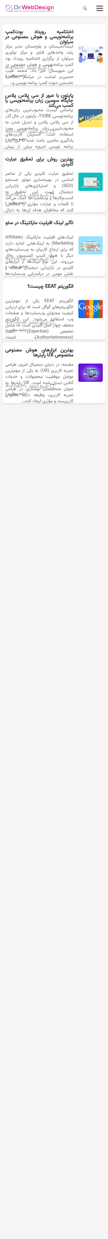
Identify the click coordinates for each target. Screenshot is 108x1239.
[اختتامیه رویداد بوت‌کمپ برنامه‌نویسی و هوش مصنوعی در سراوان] (54, 54)
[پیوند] (29, 8)
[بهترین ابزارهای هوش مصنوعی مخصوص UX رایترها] (54, 372)
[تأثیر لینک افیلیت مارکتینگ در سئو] (54, 245)
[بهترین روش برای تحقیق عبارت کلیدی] (54, 181)
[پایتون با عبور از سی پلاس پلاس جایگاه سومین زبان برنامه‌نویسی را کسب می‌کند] (54, 118)
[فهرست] (99, 8)
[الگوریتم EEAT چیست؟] (54, 309)
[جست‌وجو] (85, 8)
